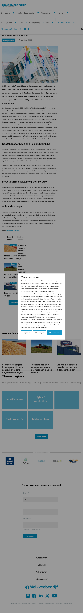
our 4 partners (31, 281)
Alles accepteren (54, 333)
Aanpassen (26, 333)
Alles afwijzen (39, 333)
